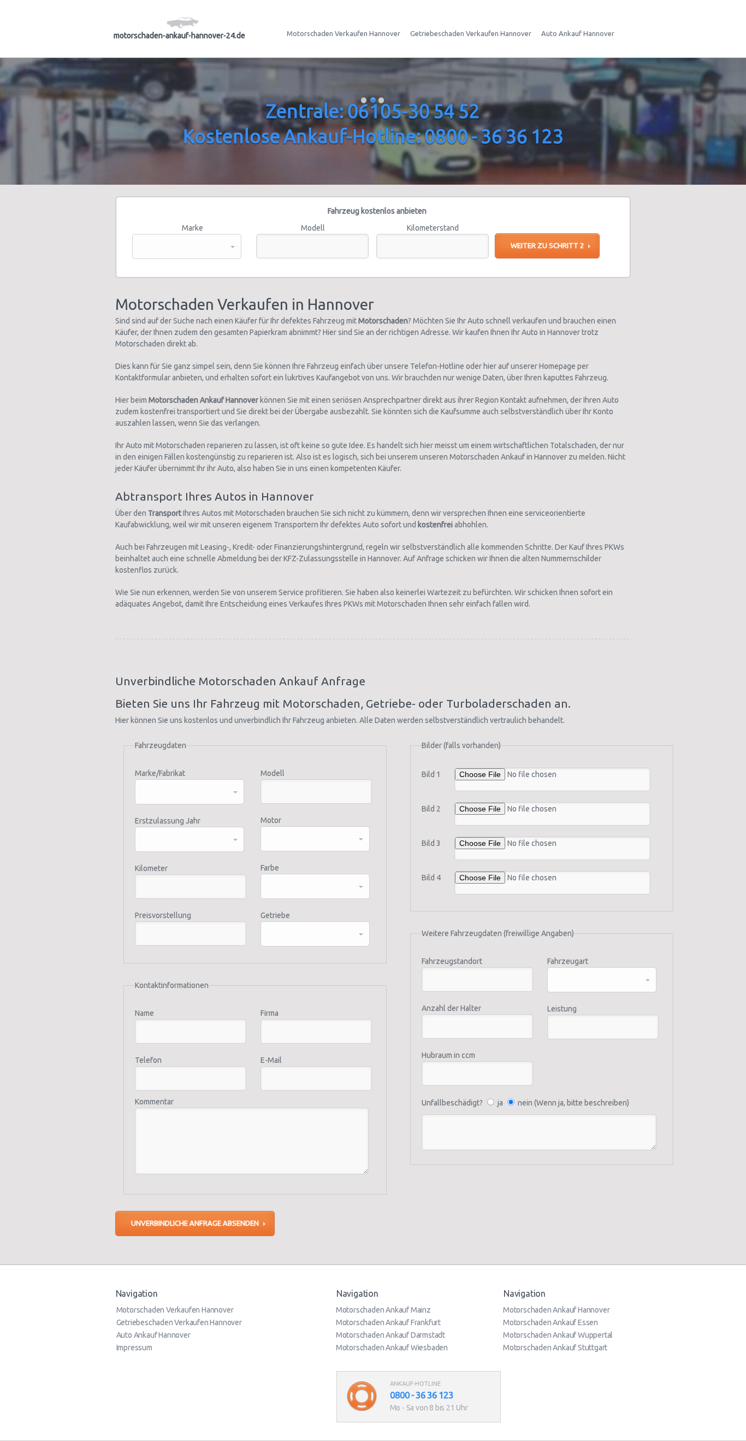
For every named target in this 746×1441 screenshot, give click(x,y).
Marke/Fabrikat (160, 773)
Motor (270, 820)
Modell (313, 227)
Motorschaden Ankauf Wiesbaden (392, 1347)
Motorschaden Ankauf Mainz (383, 1309)
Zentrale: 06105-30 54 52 (373, 111)
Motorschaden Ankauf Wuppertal (558, 1335)
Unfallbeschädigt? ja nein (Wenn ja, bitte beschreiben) (525, 1102)
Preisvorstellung (163, 915)
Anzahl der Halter (451, 1008)
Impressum (134, 1347)
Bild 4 (431, 877)
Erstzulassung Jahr (167, 820)
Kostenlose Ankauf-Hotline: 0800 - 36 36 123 (373, 136)
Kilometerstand (433, 227)
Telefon (148, 1060)
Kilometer (151, 868)
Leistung (562, 1008)
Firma (269, 1013)
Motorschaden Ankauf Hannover (556, 1309)
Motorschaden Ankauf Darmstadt (390, 1335)
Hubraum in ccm (448, 1055)
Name (144, 1013)
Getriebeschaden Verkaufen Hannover (470, 33)
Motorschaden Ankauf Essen (550, 1322)
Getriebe (275, 915)
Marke (192, 227)
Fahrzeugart (567, 961)
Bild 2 (431, 808)
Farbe (269, 867)
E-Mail (271, 1060)
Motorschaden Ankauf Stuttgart (555, 1347)
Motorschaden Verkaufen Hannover (343, 33)
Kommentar (154, 1101)
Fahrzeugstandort (452, 961)
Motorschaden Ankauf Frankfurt (388, 1322)
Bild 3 (431, 843)
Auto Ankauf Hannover (577, 33)
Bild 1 (431, 774)
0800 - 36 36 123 (421, 1395)
